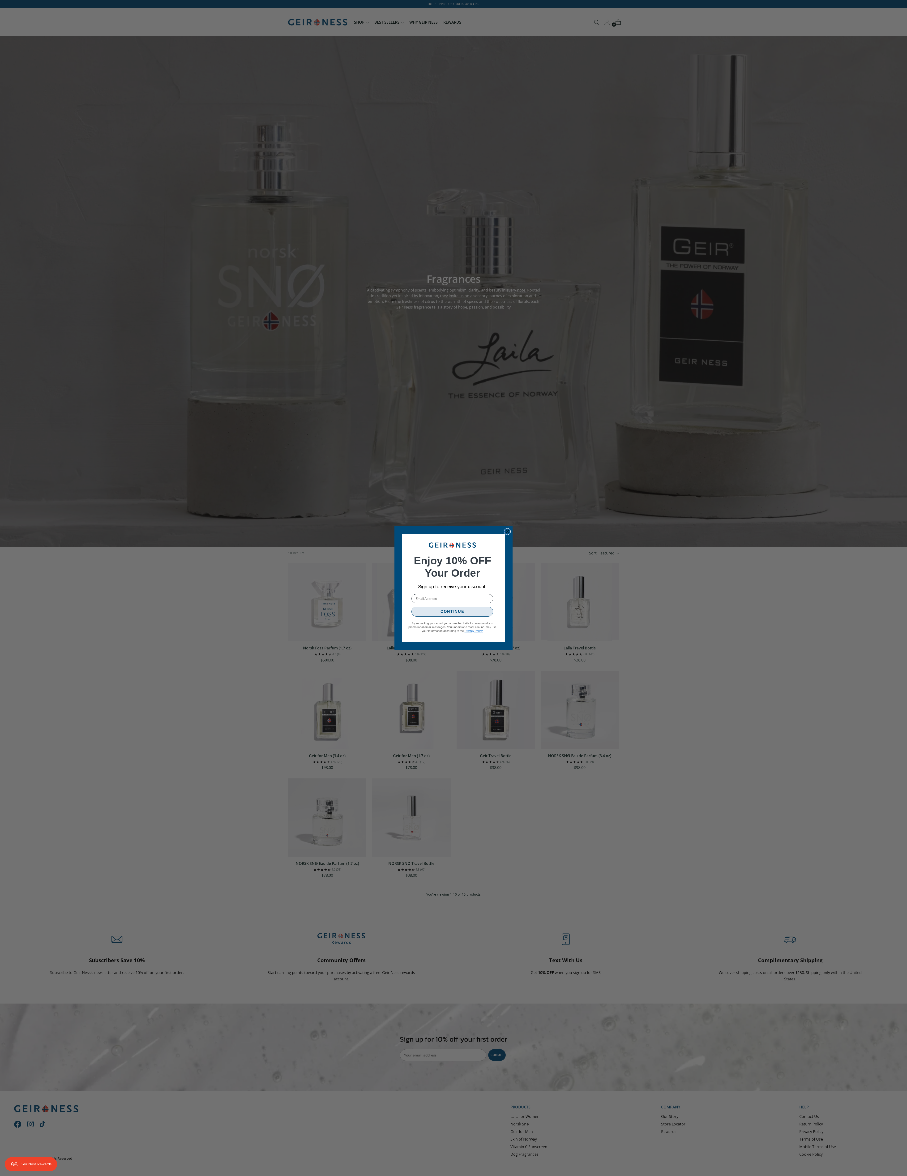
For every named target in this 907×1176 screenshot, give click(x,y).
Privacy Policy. (474, 631)
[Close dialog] (507, 531)
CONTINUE (452, 611)
